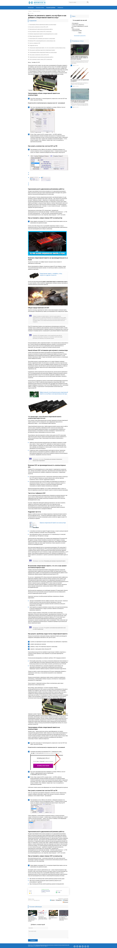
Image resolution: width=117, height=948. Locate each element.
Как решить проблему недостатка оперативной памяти (41, 50)
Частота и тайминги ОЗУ (34, 43)
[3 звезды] (30, 900)
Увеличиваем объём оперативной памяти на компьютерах (42, 24)
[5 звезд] (32, 900)
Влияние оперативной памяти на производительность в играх (42, 33)
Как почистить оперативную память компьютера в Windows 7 (42, 918)
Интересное (60, 7)
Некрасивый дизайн (77, 30)
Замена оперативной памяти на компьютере (53, 522)
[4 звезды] (31, 900)
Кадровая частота (33, 45)
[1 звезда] (28, 900)
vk (88, 946)
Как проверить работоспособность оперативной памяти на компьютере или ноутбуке (32, 919)
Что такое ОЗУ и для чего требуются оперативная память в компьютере (63, 918)
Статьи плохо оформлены (78, 24)
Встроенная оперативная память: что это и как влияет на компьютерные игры (46, 47)
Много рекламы (76, 29)
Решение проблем (50, 7)
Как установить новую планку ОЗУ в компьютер (39, 31)
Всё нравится (75, 23)
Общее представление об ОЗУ (35, 36)
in (85, 946)
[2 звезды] (29, 900)
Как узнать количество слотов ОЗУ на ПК (38, 26)
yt (77, 946)
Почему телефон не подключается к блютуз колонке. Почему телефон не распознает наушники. (79, 58)
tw (83, 946)
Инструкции (31, 7)
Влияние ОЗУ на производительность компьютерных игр (41, 40)
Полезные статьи (40, 7)
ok (75, 946)
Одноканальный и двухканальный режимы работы (40, 29)
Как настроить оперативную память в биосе (53, 917)
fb (80, 946)
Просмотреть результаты (80, 35)
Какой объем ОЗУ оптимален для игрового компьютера (41, 38)
